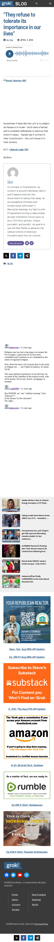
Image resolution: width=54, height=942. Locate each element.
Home (15, 894)
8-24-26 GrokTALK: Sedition (27, 765)
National (36, 899)
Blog (10, 263)
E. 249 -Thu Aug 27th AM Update (27, 708)
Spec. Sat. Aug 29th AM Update (27, 649)
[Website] (31, 243)
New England (39, 894)
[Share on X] (6, 255)
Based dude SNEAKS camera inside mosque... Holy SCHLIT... (34, 562)
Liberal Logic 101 (19, 149)
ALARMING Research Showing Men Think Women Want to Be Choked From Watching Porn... (34, 549)
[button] (36, 3)
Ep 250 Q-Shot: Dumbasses (27, 804)
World (35, 904)
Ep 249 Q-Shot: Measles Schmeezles (27, 851)
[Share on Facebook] (13, 255)
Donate (15, 909)
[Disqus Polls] (27, 304)
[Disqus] (27, 377)
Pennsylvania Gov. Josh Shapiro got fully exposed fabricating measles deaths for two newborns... (35, 533)
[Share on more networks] (27, 255)
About (15, 899)
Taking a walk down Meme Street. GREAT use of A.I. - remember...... (36, 516)
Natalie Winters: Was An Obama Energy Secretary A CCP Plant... (35, 501)
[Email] (27, 243)
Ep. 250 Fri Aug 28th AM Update (27, 657)
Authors (16, 904)
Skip (11, 40)
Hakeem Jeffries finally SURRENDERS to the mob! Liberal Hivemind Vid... (35, 579)
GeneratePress (41, 924)
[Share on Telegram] (20, 255)
